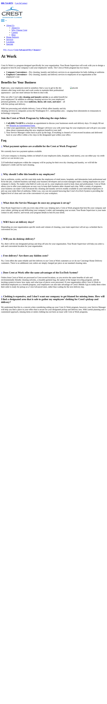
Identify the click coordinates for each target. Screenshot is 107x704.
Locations (10, 42)
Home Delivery (12, 37)
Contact (24, 3)
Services (9, 39)
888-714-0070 (7, 3)
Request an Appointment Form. (22, 125)
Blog (13, 35)
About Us (10, 25)
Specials (9, 44)
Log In (18, 3)
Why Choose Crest (19, 30)
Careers (14, 32)
